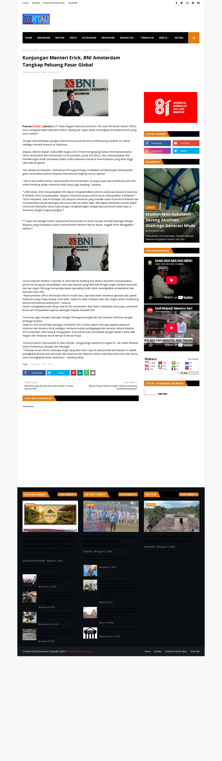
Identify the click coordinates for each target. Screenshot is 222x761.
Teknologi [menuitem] (147, 37)
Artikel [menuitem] (179, 37)
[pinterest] (193, 3)
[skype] (198, 3)
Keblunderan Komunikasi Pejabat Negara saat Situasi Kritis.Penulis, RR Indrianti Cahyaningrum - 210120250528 (119, 613)
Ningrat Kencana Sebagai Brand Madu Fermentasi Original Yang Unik (57, 617)
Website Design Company (79, 651)
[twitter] (182, 3)
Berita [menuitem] (163, 37)
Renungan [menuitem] (43, 37)
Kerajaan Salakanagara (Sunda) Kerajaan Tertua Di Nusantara (168, 538)
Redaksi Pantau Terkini (36, 72)
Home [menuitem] (28, 37)
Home (26, 2)
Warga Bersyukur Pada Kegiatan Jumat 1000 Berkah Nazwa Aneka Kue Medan (57, 634)
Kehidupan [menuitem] (108, 37)
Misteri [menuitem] (59, 37)
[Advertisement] (171, 70)
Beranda (27, 50)
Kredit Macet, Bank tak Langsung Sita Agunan (118, 630)
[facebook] (176, 3)
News (35, 50)
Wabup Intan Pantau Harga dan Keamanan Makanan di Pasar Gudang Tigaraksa (57, 579)
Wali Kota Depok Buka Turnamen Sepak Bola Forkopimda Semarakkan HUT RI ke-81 (109, 541)
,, (174, 205)
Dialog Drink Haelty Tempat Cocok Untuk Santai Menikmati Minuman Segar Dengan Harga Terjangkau (57, 598)
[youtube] (186, 143)
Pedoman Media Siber (54, 2)
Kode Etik (72, 2)
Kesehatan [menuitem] (126, 37)
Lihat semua (66, 494)
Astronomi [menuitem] (89, 37)
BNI (44, 364)
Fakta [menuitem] (73, 37)
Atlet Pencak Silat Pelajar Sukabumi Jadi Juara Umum (173, 219)
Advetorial (35, 364)
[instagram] (187, 3)
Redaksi (36, 2)
